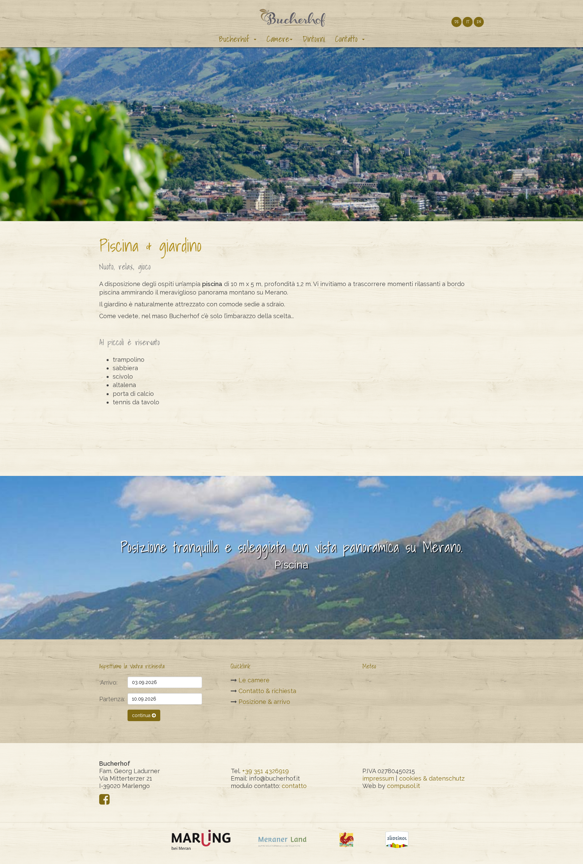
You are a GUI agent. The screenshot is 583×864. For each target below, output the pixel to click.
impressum (378, 778)
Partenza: (110, 699)
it (467, 22)
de (456, 22)
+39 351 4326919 (265, 770)
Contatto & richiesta (267, 690)
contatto (294, 785)
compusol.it (403, 785)
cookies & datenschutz (432, 778)
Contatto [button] (348, 38)
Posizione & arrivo (264, 701)
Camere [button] (278, 38)
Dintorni (314, 38)
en (479, 22)
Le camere (254, 680)
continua (142, 715)
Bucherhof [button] (236, 38)
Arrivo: (108, 682)
